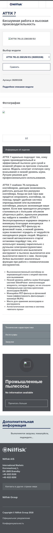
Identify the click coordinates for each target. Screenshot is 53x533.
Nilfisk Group (10, 497)
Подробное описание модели (18, 87)
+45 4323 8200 (9, 477)
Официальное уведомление (16, 518)
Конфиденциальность (13, 523)
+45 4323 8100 (9, 474)
